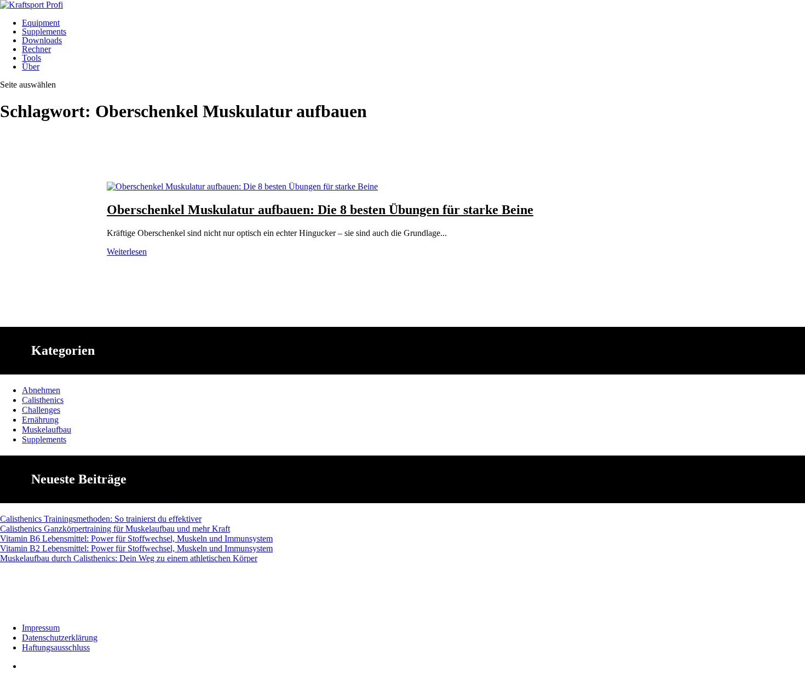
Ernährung (40, 419)
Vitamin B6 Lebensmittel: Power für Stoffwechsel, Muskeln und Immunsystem (136, 538)
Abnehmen (41, 390)
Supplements (44, 31)
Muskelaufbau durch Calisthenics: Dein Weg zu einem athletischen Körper (128, 558)
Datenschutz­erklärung (59, 637)
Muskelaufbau (46, 429)
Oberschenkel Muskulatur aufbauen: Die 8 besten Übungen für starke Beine (320, 210)
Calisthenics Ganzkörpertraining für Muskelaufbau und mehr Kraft (115, 528)
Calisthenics (43, 400)
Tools (31, 57)
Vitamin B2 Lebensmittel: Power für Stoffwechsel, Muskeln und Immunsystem (136, 548)
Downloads (42, 40)
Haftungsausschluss (56, 647)
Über (30, 66)
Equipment (41, 22)
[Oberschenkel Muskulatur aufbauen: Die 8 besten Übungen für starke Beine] (242, 186)
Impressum (41, 627)
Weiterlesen (127, 251)
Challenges (41, 409)
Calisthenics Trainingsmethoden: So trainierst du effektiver (101, 518)
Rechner (36, 49)
